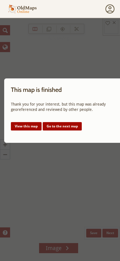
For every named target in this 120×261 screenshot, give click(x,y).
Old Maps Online (22, 9)
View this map (26, 126)
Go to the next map (62, 126)
